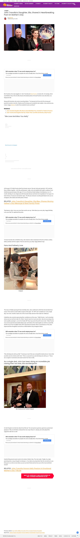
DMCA (20, 1)
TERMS (17, 1)
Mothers (13, 105)
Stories (6, 10)
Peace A (11, 17)
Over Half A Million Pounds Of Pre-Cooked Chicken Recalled (27, 530)
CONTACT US (25, 1)
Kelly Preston (33, 94)
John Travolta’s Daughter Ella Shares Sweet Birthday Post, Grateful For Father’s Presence (29, 110)
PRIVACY (13, 1)
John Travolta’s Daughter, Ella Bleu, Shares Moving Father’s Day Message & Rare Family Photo (28, 202)
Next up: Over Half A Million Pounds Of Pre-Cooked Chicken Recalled (37, 475)
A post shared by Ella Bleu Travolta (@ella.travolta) (21, 168)
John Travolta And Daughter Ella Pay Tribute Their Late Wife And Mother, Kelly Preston (28, 112)
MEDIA (9, 1)
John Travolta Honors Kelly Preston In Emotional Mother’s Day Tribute (27, 469)
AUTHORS (31, 1)
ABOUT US (5, 1)
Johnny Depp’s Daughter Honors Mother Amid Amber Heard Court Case (27, 532)
